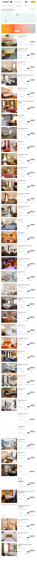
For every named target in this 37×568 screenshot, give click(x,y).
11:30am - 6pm (22, 96)
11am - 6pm (26, 267)
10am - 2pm (26, 189)
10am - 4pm (26, 83)
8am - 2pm (20, 70)
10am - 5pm (26, 57)
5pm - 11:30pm (32, 384)
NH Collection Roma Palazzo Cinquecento (18, 510)
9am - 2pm (22, 307)
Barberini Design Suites (18, 368)
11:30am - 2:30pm (26, 333)
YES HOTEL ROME (18, 185)
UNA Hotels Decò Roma (18, 53)
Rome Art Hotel (18, 356)
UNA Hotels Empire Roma (18, 524)
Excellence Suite (18, 276)
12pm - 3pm (31, 333)
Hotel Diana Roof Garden (18, 159)
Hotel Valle (18, 224)
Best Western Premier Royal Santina (18, 80)
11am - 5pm (32, 202)
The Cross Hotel (18, 457)
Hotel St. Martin (18, 444)
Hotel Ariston (18, 146)
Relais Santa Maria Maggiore (18, 289)
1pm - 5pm (26, 539)
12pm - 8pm (31, 44)
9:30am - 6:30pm (26, 70)
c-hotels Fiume (18, 120)
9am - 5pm (20, 215)
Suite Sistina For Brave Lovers (18, 263)
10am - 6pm (26, 44)
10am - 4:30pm (26, 346)
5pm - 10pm (30, 371)
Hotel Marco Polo (18, 67)
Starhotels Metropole (18, 343)
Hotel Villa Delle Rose (18, 40)
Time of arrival (10, 5)
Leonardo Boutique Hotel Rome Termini (18, 549)
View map (19, 18)
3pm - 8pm (31, 57)
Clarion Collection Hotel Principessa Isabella (18, 106)
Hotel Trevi (18, 470)
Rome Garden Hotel (18, 405)
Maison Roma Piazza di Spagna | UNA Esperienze (18, 303)
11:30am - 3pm (31, 96)
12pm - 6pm (26, 320)
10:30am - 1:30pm (20, 333)
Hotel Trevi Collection (18, 418)
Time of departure (18, 5)
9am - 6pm (26, 215)
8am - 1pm (20, 202)
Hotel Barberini (18, 431)
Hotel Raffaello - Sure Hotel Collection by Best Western (18, 496)
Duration (25, 5)
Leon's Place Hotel (18, 317)
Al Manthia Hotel (18, 392)
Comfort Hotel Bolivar (18, 172)
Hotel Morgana (18, 237)
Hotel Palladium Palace (18, 133)
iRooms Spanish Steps (18, 536)
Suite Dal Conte (18, 330)
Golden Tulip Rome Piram (18, 211)
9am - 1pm (20, 44)
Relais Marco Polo (18, 380)
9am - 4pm (31, 215)
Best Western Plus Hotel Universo (18, 250)
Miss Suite (18, 483)
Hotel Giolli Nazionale (18, 93)
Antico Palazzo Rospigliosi (18, 198)
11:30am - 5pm (32, 70)
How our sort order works (6, 12)
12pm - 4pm (30, 280)
